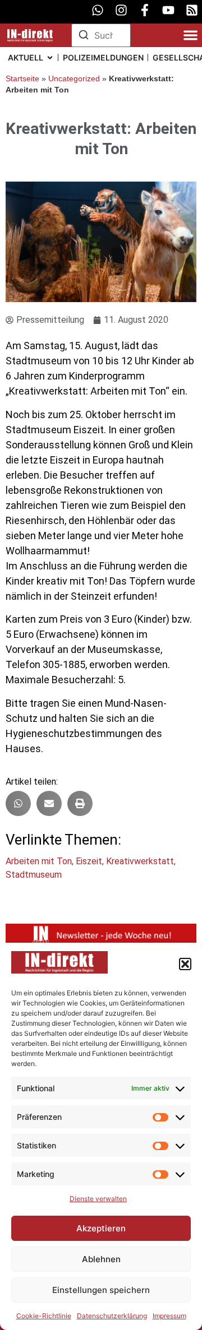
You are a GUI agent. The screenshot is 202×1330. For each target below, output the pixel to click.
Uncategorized (74, 79)
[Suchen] (83, 36)
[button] (185, 964)
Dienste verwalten (98, 1198)
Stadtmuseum (34, 874)
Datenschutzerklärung (112, 1316)
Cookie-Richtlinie (43, 1316)
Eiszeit (89, 861)
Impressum (169, 1316)
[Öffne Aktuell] (50, 57)
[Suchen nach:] (101, 35)
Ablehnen (101, 1259)
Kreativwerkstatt (140, 861)
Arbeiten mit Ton (39, 861)
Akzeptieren (101, 1228)
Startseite (22, 79)
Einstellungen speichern (101, 1290)
